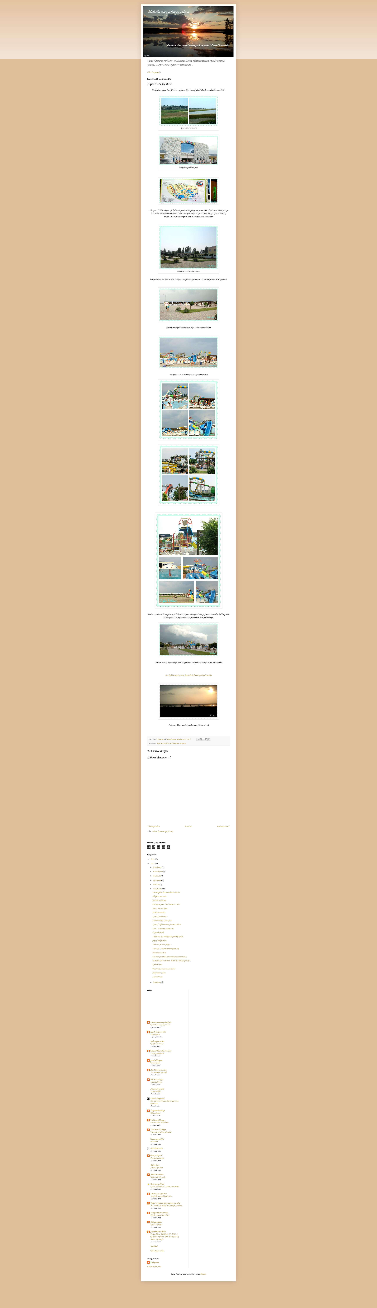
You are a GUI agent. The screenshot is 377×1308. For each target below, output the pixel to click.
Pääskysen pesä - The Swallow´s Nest (166, 904)
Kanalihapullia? (156, 1225)
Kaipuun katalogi (157, 1111)
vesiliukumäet (174, 743)
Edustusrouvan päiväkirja (160, 1022)
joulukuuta (157, 867)
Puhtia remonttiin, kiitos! (159, 1215)
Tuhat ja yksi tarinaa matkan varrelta (165, 1203)
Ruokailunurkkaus (157, 1158)
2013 (152, 859)
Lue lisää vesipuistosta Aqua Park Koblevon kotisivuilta (188, 675)
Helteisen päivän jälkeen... (162, 945)
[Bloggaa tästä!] (200, 739)
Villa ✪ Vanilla (156, 1149)
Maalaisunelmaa (156, 1174)
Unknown (154, 1263)
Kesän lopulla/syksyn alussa (160, 1025)
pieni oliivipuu (156, 1060)
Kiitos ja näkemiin (157, 1053)
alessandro (154, 1141)
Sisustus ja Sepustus (158, 1194)
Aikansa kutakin (156, 1168)
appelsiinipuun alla (158, 1032)
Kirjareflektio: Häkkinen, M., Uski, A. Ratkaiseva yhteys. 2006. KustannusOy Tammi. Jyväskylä (164, 1237)
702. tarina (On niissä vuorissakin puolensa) (166, 1206)
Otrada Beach (157, 977)
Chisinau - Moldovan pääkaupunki (165, 949)
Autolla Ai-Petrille (159, 900)
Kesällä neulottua (156, 1044)
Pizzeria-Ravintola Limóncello (163, 969)
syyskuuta (157, 880)
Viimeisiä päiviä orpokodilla (160, 1132)
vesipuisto (183, 743)
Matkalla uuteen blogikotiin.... (161, 1196)
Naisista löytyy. (156, 1082)
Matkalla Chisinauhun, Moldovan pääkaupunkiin (171, 961)
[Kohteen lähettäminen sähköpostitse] (197, 739)
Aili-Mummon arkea (158, 1070)
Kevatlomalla (155, 1063)
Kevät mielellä (155, 1091)
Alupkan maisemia (159, 896)
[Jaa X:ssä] (203, 739)
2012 (152, 863)
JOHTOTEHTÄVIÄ (158, 1232)
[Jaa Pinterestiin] (208, 739)
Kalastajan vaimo (157, 1041)
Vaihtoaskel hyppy (157, 1120)
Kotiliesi (153, 1246)
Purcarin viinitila (159, 953)
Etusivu (188, 826)
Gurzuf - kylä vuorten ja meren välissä (166, 924)
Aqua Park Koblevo (163, 743)
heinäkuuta (157, 889)
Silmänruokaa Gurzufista (162, 920)
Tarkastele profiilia (154, 1267)
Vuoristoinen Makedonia (159, 1122)
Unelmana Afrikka (158, 1130)
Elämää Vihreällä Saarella (160, 1051)
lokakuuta (157, 876)
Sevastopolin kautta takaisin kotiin (166, 892)
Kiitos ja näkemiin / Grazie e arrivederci (164, 1187)
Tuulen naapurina (157, 1098)
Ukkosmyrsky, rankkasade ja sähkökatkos (167, 937)
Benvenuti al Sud (157, 1184)
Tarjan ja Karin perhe (157, 1177)
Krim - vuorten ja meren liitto (163, 929)
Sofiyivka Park (158, 933)
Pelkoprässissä (155, 1113)
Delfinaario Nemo (159, 973)
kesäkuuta (157, 982)
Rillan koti (154, 1165)
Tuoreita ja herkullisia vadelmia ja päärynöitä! (169, 957)
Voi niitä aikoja (156, 1079)
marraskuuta (158, 872)
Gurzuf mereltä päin (159, 917)
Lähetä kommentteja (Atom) (162, 831)
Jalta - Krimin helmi (159, 908)
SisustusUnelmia (157, 1089)
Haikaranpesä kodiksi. (159, 1213)
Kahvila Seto (157, 965)
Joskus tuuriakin (158, 913)
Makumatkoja (156, 1222)
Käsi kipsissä (155, 1034)
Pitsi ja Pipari (156, 1155)
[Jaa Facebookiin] (206, 739)
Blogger (203, 1274)
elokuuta (156, 885)
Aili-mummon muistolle (158, 1072)
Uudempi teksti (154, 826)
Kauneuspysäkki (157, 1139)
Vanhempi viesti (223, 826)
